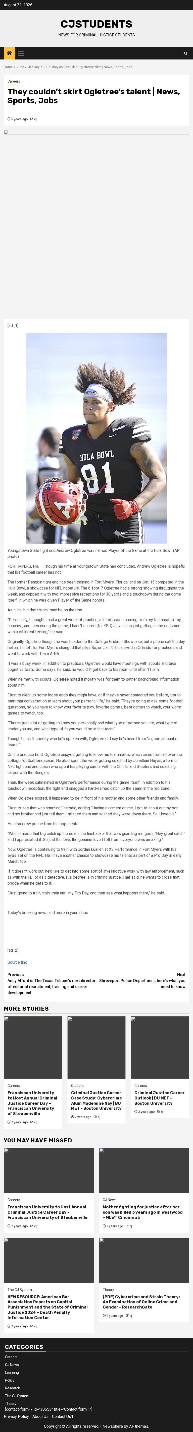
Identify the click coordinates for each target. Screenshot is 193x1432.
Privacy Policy (16, 1416)
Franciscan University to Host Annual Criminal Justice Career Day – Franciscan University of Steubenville (32, 1103)
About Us (40, 1416)
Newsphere (113, 1426)
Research (12, 1388)
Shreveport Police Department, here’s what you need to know (142, 980)
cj (35, 119)
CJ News (110, 1200)
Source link (17, 962)
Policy (9, 1380)
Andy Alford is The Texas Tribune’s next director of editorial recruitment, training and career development (51, 983)
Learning (12, 1373)
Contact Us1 (62, 1416)
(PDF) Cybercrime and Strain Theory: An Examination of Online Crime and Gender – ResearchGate (141, 1302)
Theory (108, 1290)
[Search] (185, 53)
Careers (14, 81)
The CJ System (20, 1290)
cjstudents (96, 24)
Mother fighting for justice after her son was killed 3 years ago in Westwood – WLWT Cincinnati (143, 1212)
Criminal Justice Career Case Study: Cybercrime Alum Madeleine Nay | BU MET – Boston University (96, 1100)
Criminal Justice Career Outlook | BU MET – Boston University (159, 1098)
